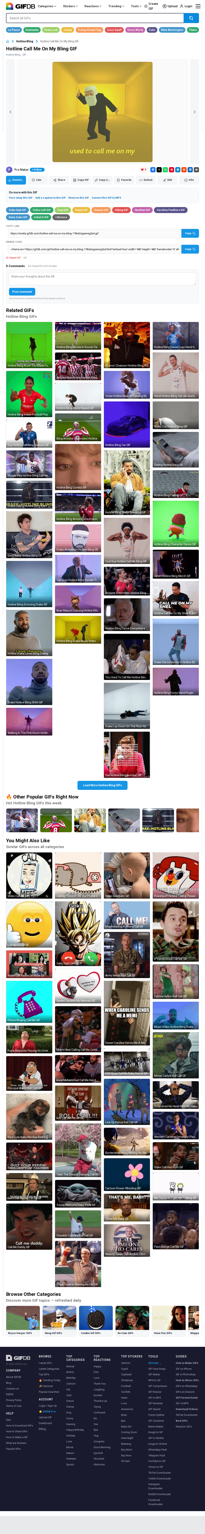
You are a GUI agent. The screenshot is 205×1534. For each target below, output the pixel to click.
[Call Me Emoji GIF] (29, 924)
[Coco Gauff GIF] (114, 30)
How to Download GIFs (19, 1425)
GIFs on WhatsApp (187, 1386)
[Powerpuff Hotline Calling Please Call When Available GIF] (176, 875)
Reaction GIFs (184, 1426)
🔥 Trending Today (49, 1380)
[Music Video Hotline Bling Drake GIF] (176, 1015)
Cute (68, 1395)
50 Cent (125, 1461)
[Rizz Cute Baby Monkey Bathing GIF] (29, 1117)
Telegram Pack (156, 1455)
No (95, 1418)
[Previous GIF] (10, 112)
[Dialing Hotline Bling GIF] (176, 449)
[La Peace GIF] (14, 30)
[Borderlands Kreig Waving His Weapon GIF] (127, 1141)
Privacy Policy (13, 1400)
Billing (42, 1428)
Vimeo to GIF (155, 1466)
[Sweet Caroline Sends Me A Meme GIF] (127, 1013)
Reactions (91, 6)
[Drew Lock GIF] (51, 30)
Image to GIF (155, 1432)
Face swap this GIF (20, 197)
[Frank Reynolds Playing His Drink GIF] (29, 1039)
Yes (96, 1424)
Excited (98, 1395)
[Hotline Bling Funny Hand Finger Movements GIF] (176, 681)
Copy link (13, 226)
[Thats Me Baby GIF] (127, 1207)
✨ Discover (46, 1386)
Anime (70, 1371)
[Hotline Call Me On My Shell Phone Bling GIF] (176, 598)
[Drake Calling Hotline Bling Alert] (158, 820)
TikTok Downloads (186, 1414)
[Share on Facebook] (153, 169)
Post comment (22, 291)
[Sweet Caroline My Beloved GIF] (78, 986)
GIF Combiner (156, 1420)
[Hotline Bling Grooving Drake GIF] (29, 584)
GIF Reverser (155, 1403)
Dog (68, 1412)
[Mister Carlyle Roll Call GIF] (176, 1055)
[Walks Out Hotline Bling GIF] (176, 415)
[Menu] (198, 6)
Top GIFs (44, 1374)
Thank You (100, 1383)
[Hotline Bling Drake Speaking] (90, 820)
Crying (97, 1406)
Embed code (14, 242)
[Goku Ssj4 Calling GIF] (78, 933)
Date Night (127, 1438)
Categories (45, 6)
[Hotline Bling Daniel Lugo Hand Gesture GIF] (176, 336)
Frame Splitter (156, 1414)
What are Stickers (16, 1443)
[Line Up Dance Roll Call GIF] (127, 1102)
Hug (96, 1435)
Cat (68, 1389)
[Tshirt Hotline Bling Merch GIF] (176, 564)
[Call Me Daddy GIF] (29, 1227)
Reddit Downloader (159, 1494)
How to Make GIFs (187, 1362)
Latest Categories (49, 1368)
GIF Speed (154, 1409)
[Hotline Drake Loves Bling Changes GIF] (29, 633)
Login (188, 6)
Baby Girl (126, 1426)
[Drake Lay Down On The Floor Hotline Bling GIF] (127, 706)
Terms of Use (13, 1405)
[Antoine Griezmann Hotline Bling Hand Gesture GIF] (127, 581)
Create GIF (153, 6)
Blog (8, 1382)
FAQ (8, 1419)
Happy (97, 1366)
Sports (70, 1464)
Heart (124, 1397)
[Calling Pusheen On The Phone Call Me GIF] (78, 875)
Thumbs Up (100, 1400)
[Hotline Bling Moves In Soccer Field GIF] (78, 336)
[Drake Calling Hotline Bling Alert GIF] (29, 495)
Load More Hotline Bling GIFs (102, 785)
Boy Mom (126, 1449)
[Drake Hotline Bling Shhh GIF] (29, 682)
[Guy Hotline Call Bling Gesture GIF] (29, 434)
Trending (114, 6)
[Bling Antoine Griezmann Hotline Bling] (56, 820)
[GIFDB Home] (7, 41)
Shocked (99, 1458)
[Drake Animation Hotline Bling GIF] (78, 538)
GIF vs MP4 (182, 1403)
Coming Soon (129, 1432)
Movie (69, 1447)
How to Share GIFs (16, 1431)
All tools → (155, 1362)
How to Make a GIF (17, 1437)
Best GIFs (182, 1420)
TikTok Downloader (159, 1472)
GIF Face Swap (157, 1368)
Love (69, 1441)
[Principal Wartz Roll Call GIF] (29, 1073)
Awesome (127, 1409)
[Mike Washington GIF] (172, 30)
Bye (96, 1429)
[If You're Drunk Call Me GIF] (176, 931)
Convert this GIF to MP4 (106, 197)
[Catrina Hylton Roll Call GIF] (176, 981)
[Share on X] (159, 169)
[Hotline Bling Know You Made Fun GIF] (29, 345)
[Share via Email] (196, 169)
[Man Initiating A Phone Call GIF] (127, 915)
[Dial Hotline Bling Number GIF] (127, 755)
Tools (135, 6)
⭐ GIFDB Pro (47, 1411)
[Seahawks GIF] (32, 30)
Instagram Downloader (155, 1486)
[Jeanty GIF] (67, 30)
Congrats (99, 1441)
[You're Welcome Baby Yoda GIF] (78, 1194)
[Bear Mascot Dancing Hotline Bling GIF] (78, 599)
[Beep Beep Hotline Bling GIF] (29, 534)
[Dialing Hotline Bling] (124, 820)
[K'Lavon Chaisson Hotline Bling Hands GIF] (127, 345)
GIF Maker (154, 1374)
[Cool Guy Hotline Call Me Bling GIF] (127, 541)
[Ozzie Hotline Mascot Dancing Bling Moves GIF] (127, 385)
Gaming (70, 1424)
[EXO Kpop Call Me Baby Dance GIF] (127, 1062)
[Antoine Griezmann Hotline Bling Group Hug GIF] (78, 366)
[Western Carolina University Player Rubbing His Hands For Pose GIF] (176, 1125)
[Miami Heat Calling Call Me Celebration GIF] (78, 1029)
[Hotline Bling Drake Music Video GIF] (78, 630)
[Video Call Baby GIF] (127, 875)
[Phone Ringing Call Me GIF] (29, 1002)
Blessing (126, 1443)
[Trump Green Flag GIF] (89, 30)
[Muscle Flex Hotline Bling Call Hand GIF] (29, 464)
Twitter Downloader (159, 1478)
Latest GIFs (45, 1362)
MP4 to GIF (154, 1380)
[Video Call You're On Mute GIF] (29, 964)
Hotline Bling (24, 41)
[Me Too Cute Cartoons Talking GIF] (176, 1186)
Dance (70, 1400)
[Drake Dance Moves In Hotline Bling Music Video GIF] (176, 642)
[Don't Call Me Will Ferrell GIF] (29, 1187)
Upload (173, 6)
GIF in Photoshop (186, 1374)
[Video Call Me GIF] (29, 875)
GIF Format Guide (187, 1397)
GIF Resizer (154, 1391)
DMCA (9, 1394)
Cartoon (70, 1383)
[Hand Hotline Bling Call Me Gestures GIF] (176, 376)
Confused (99, 1412)
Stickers (69, 6)
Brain (124, 1414)
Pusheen (71, 1458)
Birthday (71, 1377)
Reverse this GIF (78, 197)
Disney (70, 1406)
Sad (96, 1371)
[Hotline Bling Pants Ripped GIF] (78, 397)
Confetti (125, 1391)
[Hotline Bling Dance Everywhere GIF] (127, 614)
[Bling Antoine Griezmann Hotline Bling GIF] (78, 427)
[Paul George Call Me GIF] (176, 1226)
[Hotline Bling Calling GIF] (176, 484)
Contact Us (12, 1388)
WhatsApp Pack (157, 1449)
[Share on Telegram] (177, 169)
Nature (70, 1453)
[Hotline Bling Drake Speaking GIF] (127, 482)
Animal (70, 1366)
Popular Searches (49, 1391)
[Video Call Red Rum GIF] (176, 1156)
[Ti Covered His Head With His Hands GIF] (176, 1095)
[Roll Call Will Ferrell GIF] (78, 1103)
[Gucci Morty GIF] (135, 30)
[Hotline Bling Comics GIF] (78, 467)
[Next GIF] (194, 112)
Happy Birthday (75, 1429)
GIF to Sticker (156, 1438)
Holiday (70, 1435)
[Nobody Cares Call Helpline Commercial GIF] (127, 1240)
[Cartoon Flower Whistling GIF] (127, 1174)
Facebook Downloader (155, 1502)
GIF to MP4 (154, 1397)
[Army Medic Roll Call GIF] (127, 955)
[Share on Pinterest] (171, 169)
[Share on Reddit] (184, 169)
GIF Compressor (157, 1386)
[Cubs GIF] (152, 30)
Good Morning (102, 1447)
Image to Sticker (157, 1443)
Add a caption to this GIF (50, 197)
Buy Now (126, 1455)
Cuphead (126, 1374)
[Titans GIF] (193, 30)
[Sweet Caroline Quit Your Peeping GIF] (29, 1156)
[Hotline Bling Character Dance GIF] (176, 524)
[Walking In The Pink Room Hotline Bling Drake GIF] (29, 722)
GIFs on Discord (185, 1391)
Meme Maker (155, 1426)
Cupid (124, 1368)
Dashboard (45, 1423)
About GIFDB (13, 1377)
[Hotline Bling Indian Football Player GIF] (29, 394)
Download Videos (187, 1409)
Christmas (127, 1380)
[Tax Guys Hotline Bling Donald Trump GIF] (78, 569)
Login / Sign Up (48, 1405)
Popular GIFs (13, 1448)
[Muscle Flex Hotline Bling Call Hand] (22, 820)
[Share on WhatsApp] (165, 169)
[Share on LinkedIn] (190, 169)
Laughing (99, 1389)
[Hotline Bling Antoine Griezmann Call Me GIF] (78, 507)
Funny (69, 1418)
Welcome (99, 1464)
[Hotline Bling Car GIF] (127, 424)
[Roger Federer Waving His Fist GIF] (78, 1264)
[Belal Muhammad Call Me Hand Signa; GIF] (78, 1069)
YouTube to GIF (157, 1461)
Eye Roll (98, 1453)
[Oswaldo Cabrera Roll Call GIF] (78, 1224)
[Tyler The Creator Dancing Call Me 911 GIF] (78, 1150)
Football (126, 1386)
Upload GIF (45, 1417)
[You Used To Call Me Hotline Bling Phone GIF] (127, 657)
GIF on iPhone (184, 1368)
